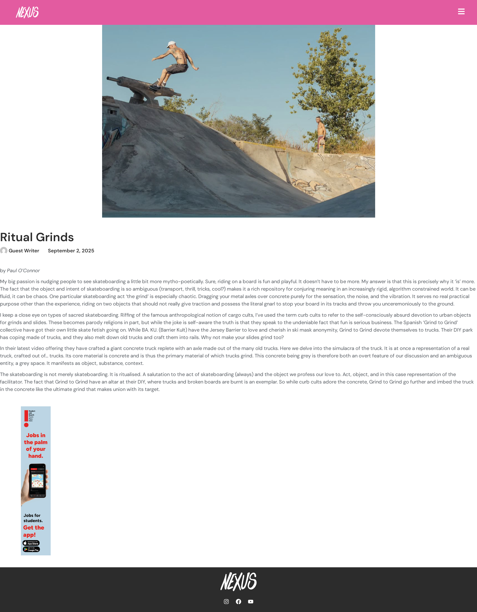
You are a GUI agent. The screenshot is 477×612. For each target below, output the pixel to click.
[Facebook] (238, 601)
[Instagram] (226, 601)
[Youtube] (250, 601)
